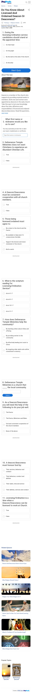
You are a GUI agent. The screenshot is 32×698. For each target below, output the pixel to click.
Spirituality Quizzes (6, 678)
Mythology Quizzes (16, 678)
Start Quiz (16, 70)
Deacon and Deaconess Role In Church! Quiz (14, 563)
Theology (6, 22)
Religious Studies (15, 22)
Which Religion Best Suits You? (10, 649)
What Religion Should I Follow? (10, 580)
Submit (8, 395)
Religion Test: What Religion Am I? (11, 596)
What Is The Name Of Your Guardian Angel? (14, 632)
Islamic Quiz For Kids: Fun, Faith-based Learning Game (15, 614)
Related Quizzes (7, 547)
